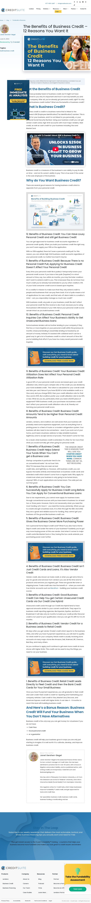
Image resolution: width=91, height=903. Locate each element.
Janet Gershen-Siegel (7, 35)
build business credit (7, 51)
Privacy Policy (5, 901)
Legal (50, 901)
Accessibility (16, 901)
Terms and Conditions (40, 901)
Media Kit (27, 901)
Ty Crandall (15, 42)
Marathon (54, 588)
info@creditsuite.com (64, 3)
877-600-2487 (50, 3)
